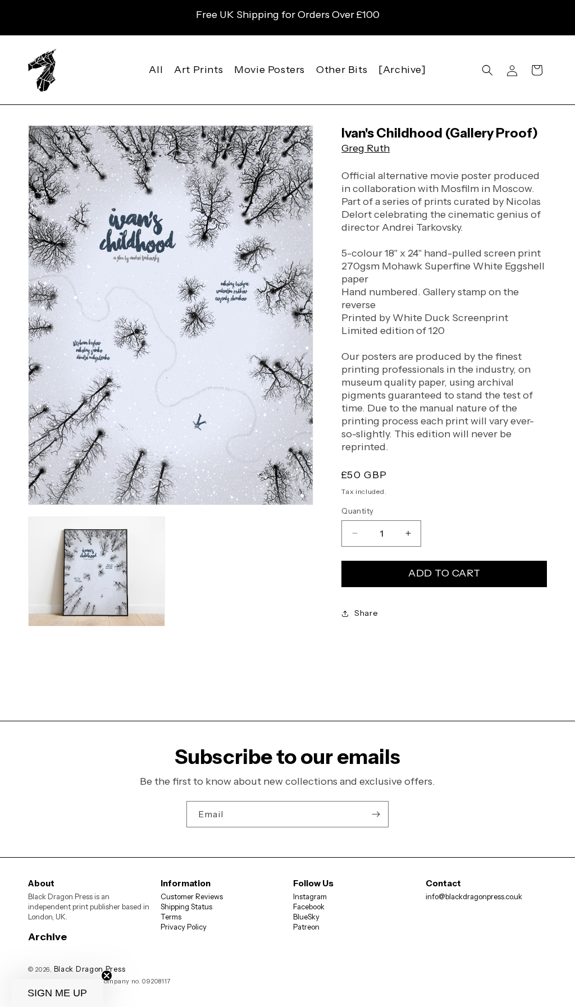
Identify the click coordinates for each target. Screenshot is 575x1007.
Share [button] (366, 613)
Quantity (357, 510)
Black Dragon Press (90, 968)
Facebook (309, 906)
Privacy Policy (184, 926)
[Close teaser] (106, 975)
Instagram (310, 896)
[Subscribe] (375, 814)
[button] (487, 70)
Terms (171, 916)
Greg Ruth (365, 148)
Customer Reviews (192, 896)
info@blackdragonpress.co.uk (474, 896)
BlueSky (306, 916)
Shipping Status (186, 906)
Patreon (306, 926)
